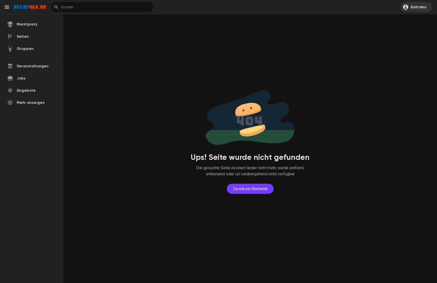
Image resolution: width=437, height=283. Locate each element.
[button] (416, 7)
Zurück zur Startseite (250, 189)
